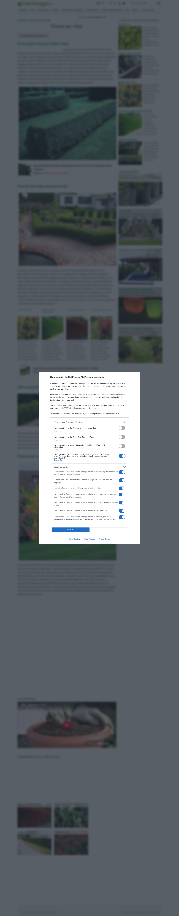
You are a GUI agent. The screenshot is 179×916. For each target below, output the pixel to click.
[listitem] (89, 422)
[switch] (122, 428)
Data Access (89, 539)
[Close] (134, 377)
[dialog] (89, 458)
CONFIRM (70, 530)
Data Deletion (74, 539)
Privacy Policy (104, 539)
